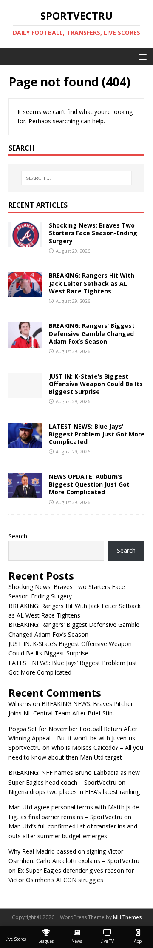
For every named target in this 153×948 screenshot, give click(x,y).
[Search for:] (76, 178)
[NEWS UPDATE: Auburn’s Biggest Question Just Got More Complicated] (25, 494)
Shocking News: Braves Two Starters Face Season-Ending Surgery (93, 233)
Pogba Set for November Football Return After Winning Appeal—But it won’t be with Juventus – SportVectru (74, 738)
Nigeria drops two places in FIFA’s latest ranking (74, 792)
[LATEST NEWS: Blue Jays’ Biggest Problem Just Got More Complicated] (25, 443)
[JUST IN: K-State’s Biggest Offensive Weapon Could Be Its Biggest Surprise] (25, 393)
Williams (19, 704)
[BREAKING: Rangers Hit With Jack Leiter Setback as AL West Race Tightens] (25, 292)
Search (17, 536)
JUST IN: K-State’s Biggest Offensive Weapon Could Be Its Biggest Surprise (96, 384)
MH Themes (127, 917)
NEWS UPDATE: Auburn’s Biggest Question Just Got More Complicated (89, 484)
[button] (141, 56)
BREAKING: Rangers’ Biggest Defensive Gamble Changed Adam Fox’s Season (92, 333)
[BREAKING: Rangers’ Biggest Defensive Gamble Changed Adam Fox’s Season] (25, 343)
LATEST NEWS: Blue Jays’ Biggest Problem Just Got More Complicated (96, 434)
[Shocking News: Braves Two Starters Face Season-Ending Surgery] (25, 242)
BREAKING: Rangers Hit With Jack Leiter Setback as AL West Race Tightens (91, 283)
